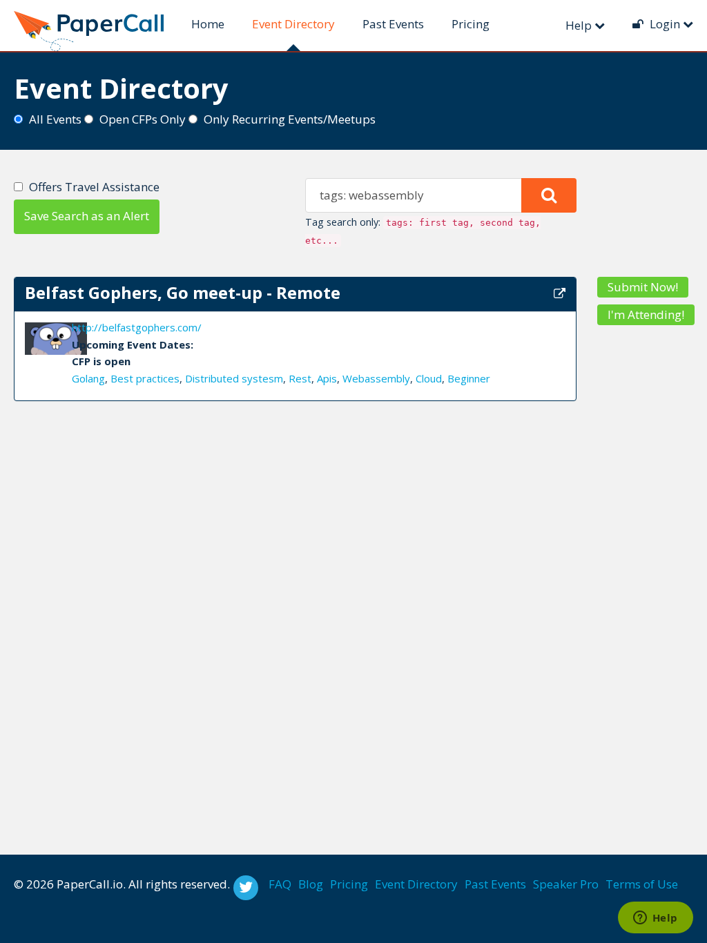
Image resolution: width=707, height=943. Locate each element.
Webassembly (376, 378)
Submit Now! (643, 287)
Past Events (393, 23)
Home (207, 23)
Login (665, 23)
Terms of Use (642, 884)
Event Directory (293, 23)
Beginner (468, 378)
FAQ (280, 884)
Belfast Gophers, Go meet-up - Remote (182, 292)
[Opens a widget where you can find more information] (655, 919)
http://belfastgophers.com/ (137, 327)
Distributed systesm (234, 378)
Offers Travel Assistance (94, 187)
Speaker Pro (566, 884)
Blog (310, 884)
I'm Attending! (646, 314)
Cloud (429, 378)
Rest (300, 378)
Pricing (471, 23)
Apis (327, 378)
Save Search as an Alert (86, 216)
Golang (88, 378)
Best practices (145, 378)
